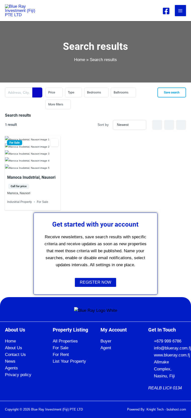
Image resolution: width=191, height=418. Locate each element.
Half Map (181, 125)
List (169, 125)
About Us (13, 347)
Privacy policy (18, 374)
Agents (11, 368)
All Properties (65, 341)
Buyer (105, 341)
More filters (55, 104)
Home (10, 341)
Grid (157, 125)
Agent (105, 347)
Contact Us (15, 354)
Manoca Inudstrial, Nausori (31, 177)
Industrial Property (19, 202)
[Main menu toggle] (180, 10)
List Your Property (69, 361)
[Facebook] (166, 11)
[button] (119, 341)
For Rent (61, 354)
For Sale (14, 142)
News (10, 361)
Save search (172, 92)
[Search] (37, 92)
